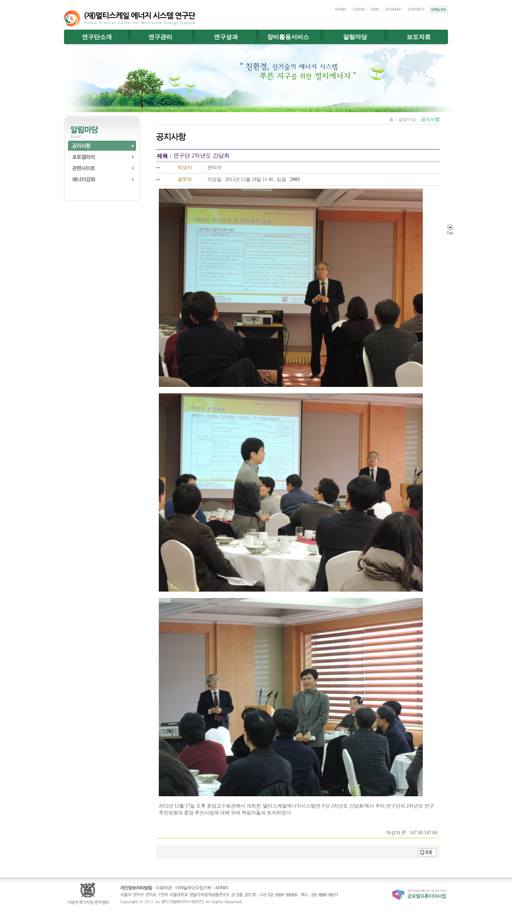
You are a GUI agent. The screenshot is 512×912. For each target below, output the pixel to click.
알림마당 (355, 37)
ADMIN (221, 887)
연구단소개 (97, 37)
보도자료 (419, 37)
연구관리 (160, 37)
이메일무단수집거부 (193, 887)
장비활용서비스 (288, 37)
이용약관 (164, 887)
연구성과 (226, 37)
